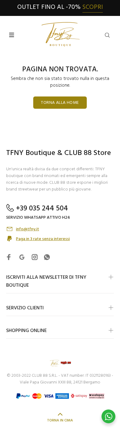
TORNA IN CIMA (60, 420)
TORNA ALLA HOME (60, 102)
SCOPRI (92, 7)
